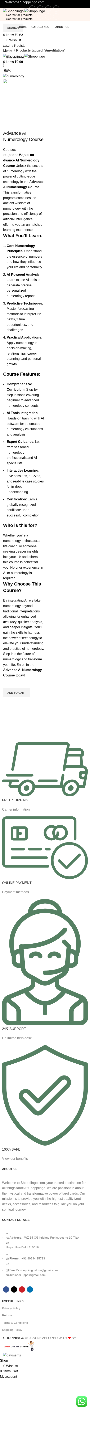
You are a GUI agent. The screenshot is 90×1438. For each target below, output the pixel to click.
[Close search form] (5, 5)
